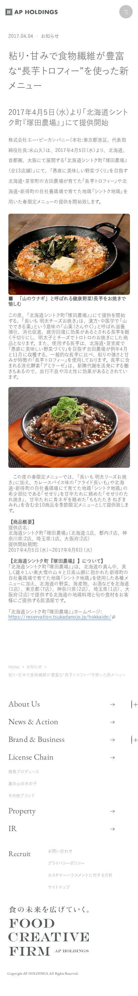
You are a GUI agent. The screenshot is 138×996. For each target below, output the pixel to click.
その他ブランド (21, 796)
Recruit (19, 853)
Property (22, 810)
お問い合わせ (60, 851)
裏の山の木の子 (22, 784)
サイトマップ (59, 887)
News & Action (33, 721)
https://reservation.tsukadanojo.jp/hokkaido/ (59, 617)
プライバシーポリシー (66, 863)
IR (12, 828)
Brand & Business (36, 739)
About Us (24, 704)
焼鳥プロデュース (23, 772)
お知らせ (50, 36)
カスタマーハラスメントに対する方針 (80, 875)
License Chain (31, 757)
